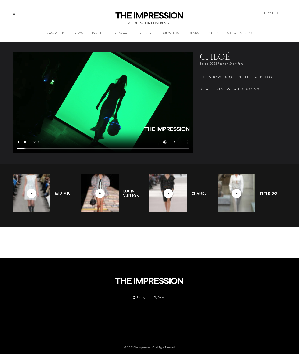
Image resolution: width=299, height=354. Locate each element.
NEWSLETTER (272, 12)
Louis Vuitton (131, 193)
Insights (98, 33)
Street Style (145, 33)
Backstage (263, 77)
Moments (171, 33)
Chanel (199, 193)
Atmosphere (237, 77)
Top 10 (213, 33)
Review (224, 89)
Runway (121, 33)
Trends (193, 33)
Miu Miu (63, 193)
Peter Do (269, 193)
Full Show (210, 77)
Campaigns (55, 33)
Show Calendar (239, 33)
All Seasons (247, 89)
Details (207, 89)
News (78, 33)
